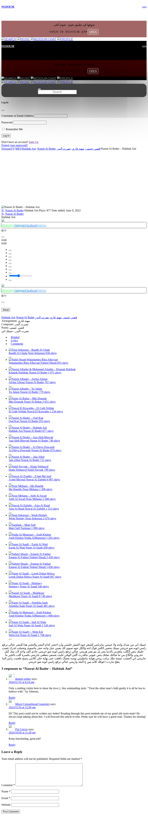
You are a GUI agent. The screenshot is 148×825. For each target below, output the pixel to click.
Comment (8, 785)
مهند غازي (56, 317)
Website (5, 804)
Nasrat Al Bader (14, 210)
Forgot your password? (14, 145)
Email (5, 798)
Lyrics (14, 340)
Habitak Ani (8, 317)
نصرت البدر (42, 317)
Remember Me (14, 129)
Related (15, 337)
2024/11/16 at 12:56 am (22, 707)
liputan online (23, 678)
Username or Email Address (17, 115)
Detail (6, 309)
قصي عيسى (69, 317)
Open (93, 31)
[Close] (2, 110)
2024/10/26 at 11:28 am (22, 732)
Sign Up (33, 142)
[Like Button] (2, 237)
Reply (12, 697)
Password (6, 122)
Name (5, 791)
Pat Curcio (21, 729)
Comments (17, 343)
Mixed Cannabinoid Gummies (32, 704)
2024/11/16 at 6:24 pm (21, 682)
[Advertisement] (74, 178)
